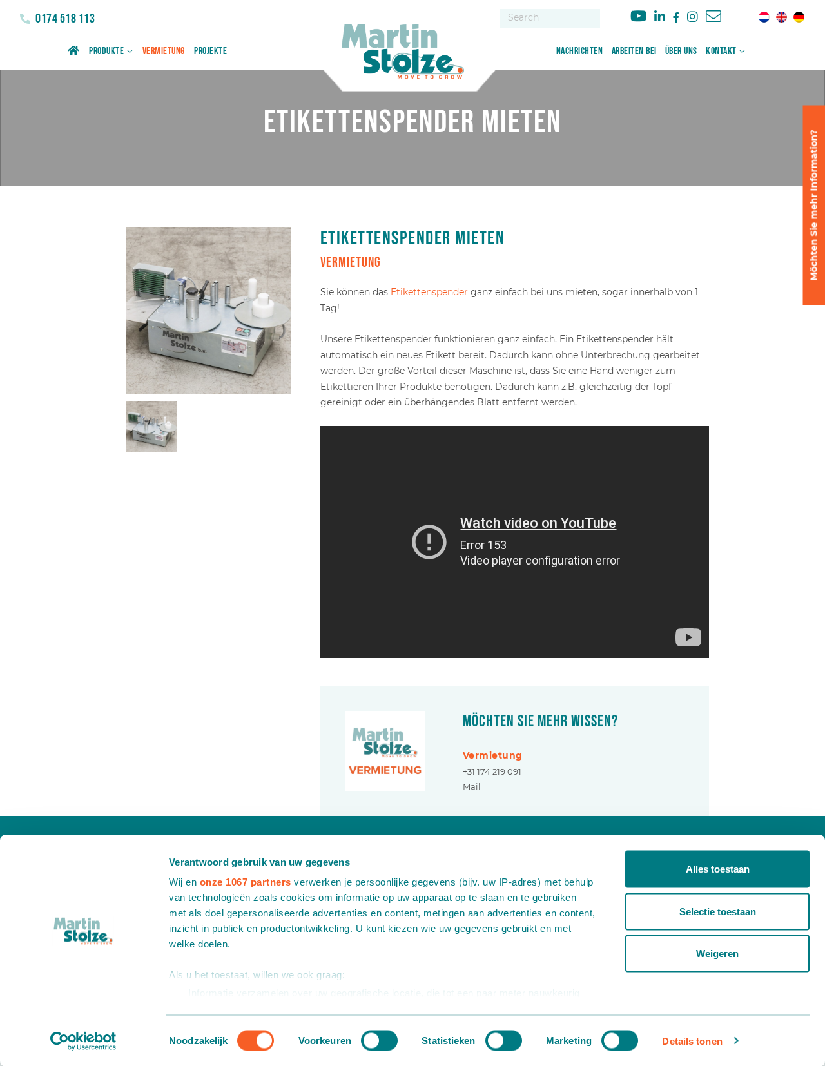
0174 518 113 (64, 18)
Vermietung (163, 51)
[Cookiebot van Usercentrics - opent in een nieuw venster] (83, 1041)
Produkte (106, 51)
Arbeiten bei (634, 51)
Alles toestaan (718, 869)
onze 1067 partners (245, 882)
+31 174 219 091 (492, 771)
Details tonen (692, 1040)
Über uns (681, 51)
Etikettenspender (429, 292)
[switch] (379, 1040)
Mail (472, 786)
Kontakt (721, 51)
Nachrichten (579, 51)
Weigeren (717, 953)
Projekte (210, 51)
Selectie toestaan (717, 911)
